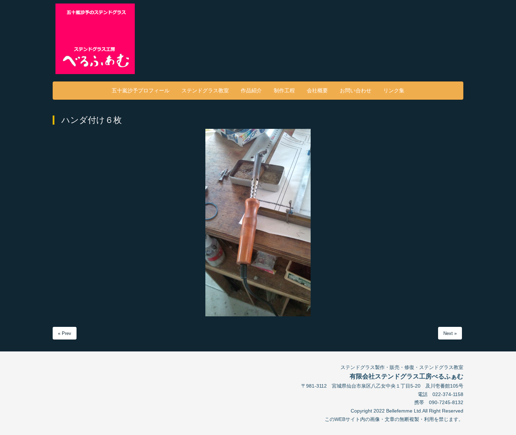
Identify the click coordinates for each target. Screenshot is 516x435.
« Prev (64, 333)
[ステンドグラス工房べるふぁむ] (101, 39)
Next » (450, 333)
